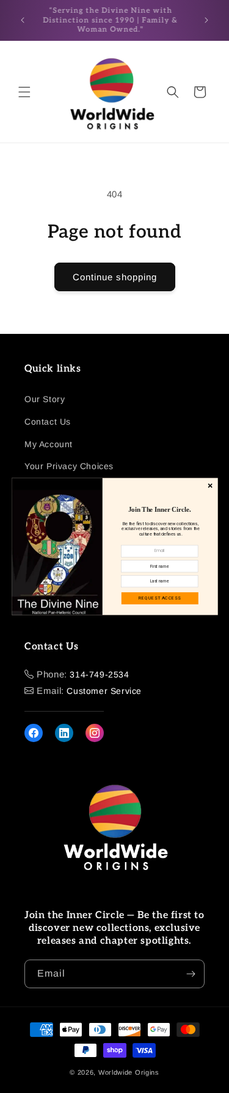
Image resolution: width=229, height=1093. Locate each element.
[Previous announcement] (22, 20)
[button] (24, 92)
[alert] (115, 546)
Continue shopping (115, 277)
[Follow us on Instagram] (94, 733)
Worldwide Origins (128, 1072)
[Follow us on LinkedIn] (64, 733)
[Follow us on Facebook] (33, 733)
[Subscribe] (190, 974)
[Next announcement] (206, 20)
